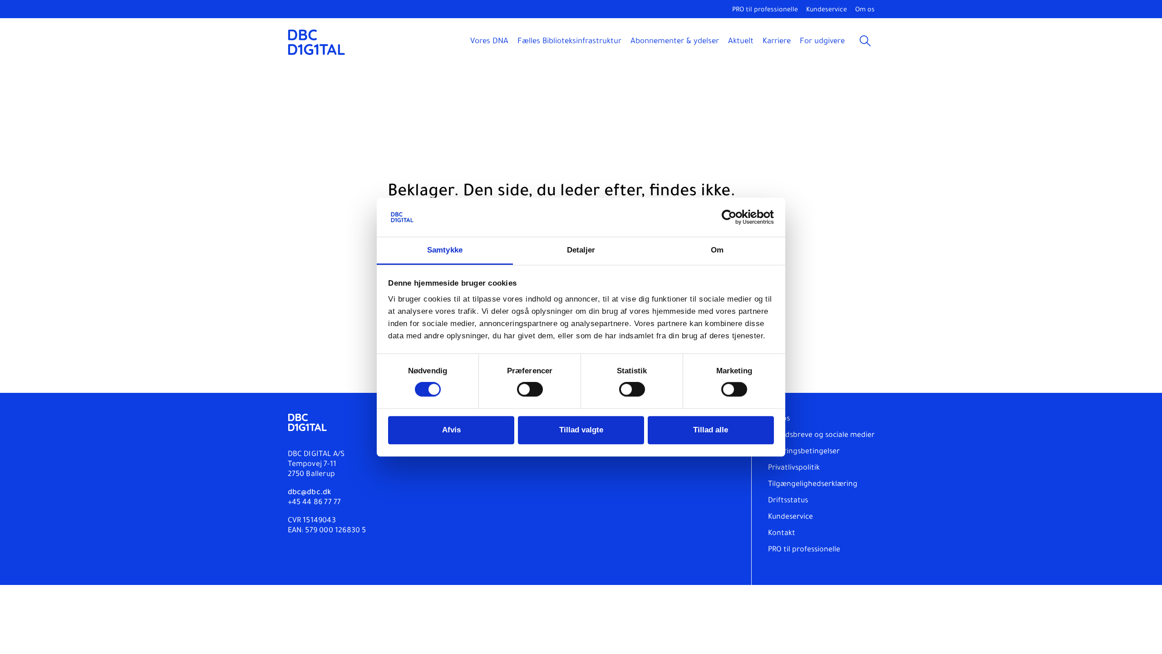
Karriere (777, 42)
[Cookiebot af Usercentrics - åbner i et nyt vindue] (734, 217)
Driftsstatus (788, 501)
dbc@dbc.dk (309, 493)
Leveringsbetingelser (804, 452)
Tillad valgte (581, 430)
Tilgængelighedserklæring (812, 485)
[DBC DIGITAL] (316, 42)
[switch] (530, 389)
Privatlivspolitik (794, 468)
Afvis (451, 430)
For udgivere (822, 42)
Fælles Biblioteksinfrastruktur (569, 42)
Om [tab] (717, 250)
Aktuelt (740, 42)
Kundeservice (826, 10)
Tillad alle (710, 430)
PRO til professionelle (765, 10)
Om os (865, 10)
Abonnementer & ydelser (674, 42)
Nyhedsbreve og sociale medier (821, 435)
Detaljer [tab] (581, 250)
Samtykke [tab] (445, 250)
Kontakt (781, 534)
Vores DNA (489, 42)
